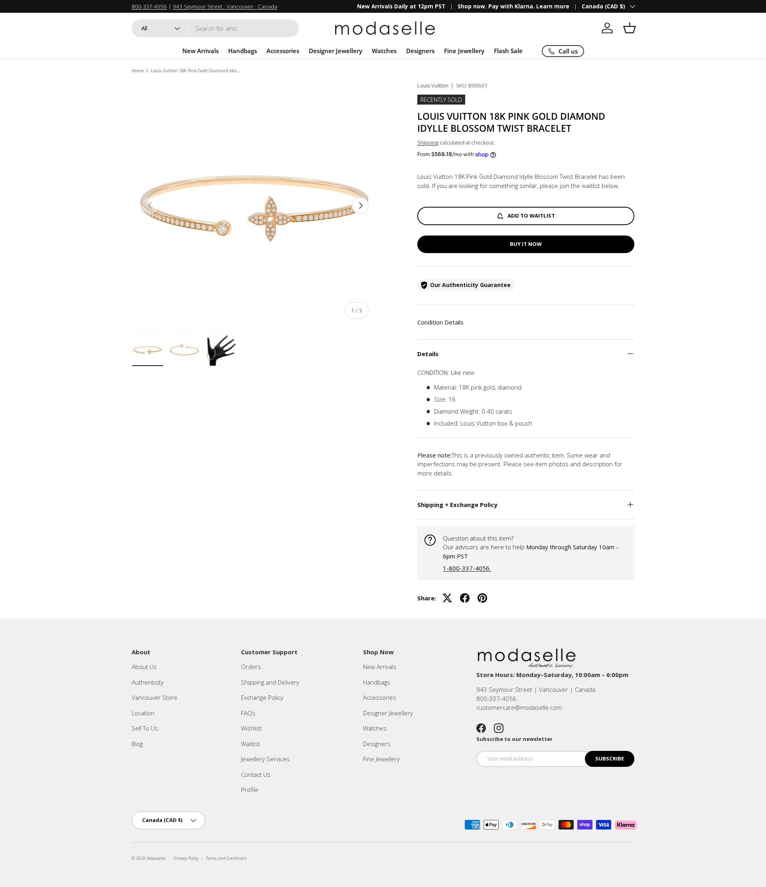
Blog (137, 744)
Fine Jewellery (464, 51)
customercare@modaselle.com (519, 707)
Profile (250, 790)
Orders (251, 667)
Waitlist (250, 744)
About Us (144, 667)
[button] (629, 28)
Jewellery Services (265, 759)
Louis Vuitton (432, 85)
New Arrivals (200, 51)
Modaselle (156, 858)
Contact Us (255, 774)
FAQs (248, 713)
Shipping (427, 142)
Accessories (283, 51)
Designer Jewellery (335, 51)
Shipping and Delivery (270, 682)
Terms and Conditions (226, 858)
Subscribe (609, 758)
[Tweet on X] (447, 598)
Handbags (242, 51)
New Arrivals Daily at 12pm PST (401, 6)
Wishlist (251, 728)
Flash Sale (508, 51)
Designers (420, 51)
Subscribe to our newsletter (514, 738)
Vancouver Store (155, 697)
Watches (384, 51)
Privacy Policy (186, 858)
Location (143, 713)
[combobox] (215, 28)
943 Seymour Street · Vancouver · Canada (225, 6)
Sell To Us (145, 728)
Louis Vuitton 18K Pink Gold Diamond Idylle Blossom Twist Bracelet (196, 70)
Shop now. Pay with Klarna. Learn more (513, 6)
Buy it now (526, 243)
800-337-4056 (149, 6)
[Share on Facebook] (465, 598)
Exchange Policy (262, 697)
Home (138, 70)
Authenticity (148, 682)
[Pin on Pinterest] (482, 598)
